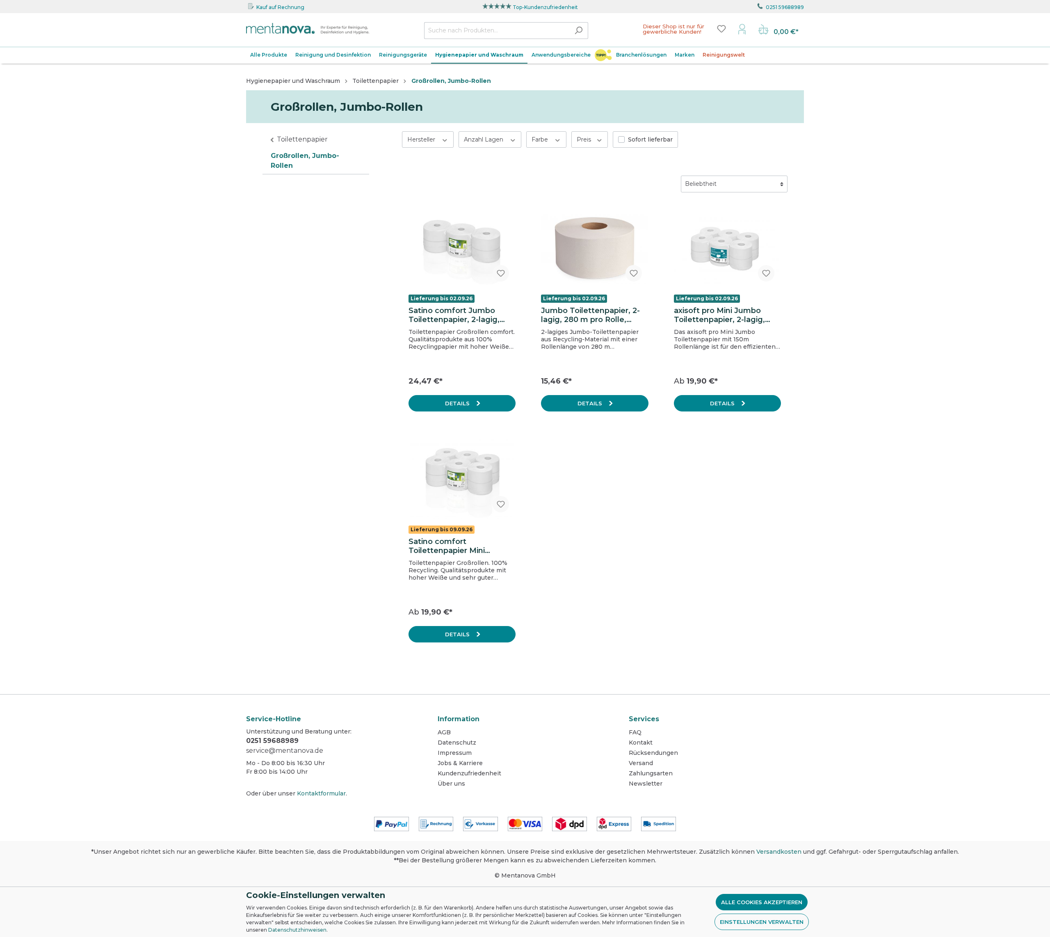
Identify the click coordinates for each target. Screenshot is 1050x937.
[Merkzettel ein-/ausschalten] (501, 273)
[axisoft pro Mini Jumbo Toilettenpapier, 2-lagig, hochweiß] (727, 247)
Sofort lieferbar (650, 139)
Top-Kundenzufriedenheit (545, 7)
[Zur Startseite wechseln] (307, 28)
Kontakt (641, 742)
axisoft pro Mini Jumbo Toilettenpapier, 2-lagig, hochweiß (719, 315)
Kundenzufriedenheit (469, 773)
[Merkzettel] (721, 29)
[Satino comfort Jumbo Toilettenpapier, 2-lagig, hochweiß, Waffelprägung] (462, 247)
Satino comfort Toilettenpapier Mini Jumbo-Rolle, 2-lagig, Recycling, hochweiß (449, 546)
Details (458, 403)
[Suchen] (578, 30)
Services (644, 719)
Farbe (541, 139)
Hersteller (422, 139)
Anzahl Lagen (484, 139)
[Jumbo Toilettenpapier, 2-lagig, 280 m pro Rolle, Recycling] (594, 247)
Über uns (451, 783)
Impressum (455, 752)
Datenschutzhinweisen (297, 930)
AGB (444, 732)
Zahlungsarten (651, 773)
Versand (641, 763)
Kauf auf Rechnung (280, 7)
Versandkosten (778, 851)
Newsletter (645, 783)
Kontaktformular (321, 793)
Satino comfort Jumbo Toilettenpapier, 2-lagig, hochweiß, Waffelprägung (459, 315)
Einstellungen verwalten (761, 922)
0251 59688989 (785, 7)
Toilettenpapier (302, 139)
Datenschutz (457, 742)
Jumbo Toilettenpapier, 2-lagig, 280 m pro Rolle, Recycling (590, 315)
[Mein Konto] (742, 29)
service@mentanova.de (284, 750)
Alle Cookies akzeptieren (761, 902)
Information (458, 719)
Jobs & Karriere (460, 763)
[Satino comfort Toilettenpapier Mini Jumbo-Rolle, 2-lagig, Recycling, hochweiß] (462, 478)
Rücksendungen (653, 752)
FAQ (635, 732)
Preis (585, 139)
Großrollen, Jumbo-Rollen (305, 160)
